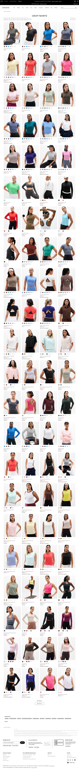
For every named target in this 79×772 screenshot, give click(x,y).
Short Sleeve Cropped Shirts (27, 718)
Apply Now (31, 747)
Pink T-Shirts (42, 718)
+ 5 (32, 261)
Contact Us (69, 754)
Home (5, 11)
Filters (7, 18)
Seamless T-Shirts (61, 718)
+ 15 (14, 46)
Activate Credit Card (26, 757)
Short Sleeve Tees (68, 718)
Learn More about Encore (27, 756)
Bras (31, 7)
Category (25, 18)
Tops (23, 7)
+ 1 (14, 384)
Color (16, 18)
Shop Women (42, 3)
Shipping (4, 754)
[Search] (76, 7)
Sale (51, 7)
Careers (49, 754)
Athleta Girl (47, 7)
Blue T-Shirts (54, 718)
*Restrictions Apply (7, 745)
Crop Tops (19, 718)
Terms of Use (40, 765)
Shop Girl (45, 3)
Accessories (41, 7)
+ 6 (50, 507)
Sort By (72, 18)
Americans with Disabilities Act (8, 767)
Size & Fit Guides (6, 760)
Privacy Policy (15, 745)
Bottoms (18, 7)
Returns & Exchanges (6, 756)
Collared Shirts (48, 718)
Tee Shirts (6, 718)
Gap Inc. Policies (34, 767)
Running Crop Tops (13, 718)
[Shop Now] (39, 4)
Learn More (36, 747)
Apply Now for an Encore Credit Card (29, 759)
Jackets (27, 7)
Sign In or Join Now (55, 1)
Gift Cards (5, 759)
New (14, 7)
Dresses (35, 7)
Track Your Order (6, 757)
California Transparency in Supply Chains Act (22, 767)
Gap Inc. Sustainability (51, 756)
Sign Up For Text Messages (71, 757)
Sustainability (46, 765)
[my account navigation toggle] (75, 1)
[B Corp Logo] (58, 742)
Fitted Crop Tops (36, 718)
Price (20, 18)
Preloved (55, 7)
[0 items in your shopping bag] (77, 1)
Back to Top (39, 703)
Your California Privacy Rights (32, 765)
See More (6, 721)
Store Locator (69, 756)
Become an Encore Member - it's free (29, 754)
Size (11, 18)
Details (60, 1)
